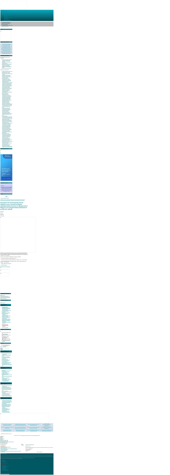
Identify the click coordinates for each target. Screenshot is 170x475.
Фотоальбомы (6, 18)
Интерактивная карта (7, 19)
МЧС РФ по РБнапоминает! (4, 467)
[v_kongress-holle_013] (3, 442)
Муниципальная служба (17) (6, 404)
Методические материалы (6, 312)
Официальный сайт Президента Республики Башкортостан (20, 430)
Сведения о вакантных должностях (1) (5, 410)
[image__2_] (2, 438)
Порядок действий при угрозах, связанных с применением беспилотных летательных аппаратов (7, 60)
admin (3, 215)
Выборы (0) (4, 370)
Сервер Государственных (31, 424)
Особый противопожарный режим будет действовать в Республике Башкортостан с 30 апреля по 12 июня (6, 76)
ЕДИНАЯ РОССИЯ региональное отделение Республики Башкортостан (20, 424)
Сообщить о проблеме (6, 178)
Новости (1, 212)
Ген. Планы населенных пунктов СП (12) (5, 372)
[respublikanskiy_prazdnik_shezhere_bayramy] (7, 441)
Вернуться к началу (5, 470)
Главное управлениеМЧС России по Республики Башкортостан (46, 425)
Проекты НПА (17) (5, 359)
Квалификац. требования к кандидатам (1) (6, 403)
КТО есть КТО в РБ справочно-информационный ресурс (7, 424)
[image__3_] (2, 439)
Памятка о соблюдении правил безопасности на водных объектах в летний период (6, 65)
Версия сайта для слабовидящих (5, 266)
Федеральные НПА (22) (5, 363)
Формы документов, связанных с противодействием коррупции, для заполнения (6, 314)
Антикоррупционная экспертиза (5, 311)
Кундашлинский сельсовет (6, 47)
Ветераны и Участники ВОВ (8, 17)
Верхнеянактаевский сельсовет (6, 51)
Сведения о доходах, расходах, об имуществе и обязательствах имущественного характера (6, 317)
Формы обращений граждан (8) (7, 395)
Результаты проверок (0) (5, 394)
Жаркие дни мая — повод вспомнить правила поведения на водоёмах (7, 74)
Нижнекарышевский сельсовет (6, 48)
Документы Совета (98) (5, 356)
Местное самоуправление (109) (7, 388)
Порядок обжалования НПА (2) (7, 391)
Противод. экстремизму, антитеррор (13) (5, 378)
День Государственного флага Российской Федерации (8, 448)
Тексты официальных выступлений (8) (5, 361)
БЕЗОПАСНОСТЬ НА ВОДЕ (6, 68)
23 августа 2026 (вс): (3, 450)
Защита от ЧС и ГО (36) (5, 373)
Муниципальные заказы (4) (6, 405)
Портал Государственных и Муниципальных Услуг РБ (7, 430)
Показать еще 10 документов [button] (4, 69)
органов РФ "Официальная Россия (34, 424)
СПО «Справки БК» (5, 327)
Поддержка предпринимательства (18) (6, 393)
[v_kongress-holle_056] (3, 443)
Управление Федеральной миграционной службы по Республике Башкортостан (46, 428)
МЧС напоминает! (5, 24)
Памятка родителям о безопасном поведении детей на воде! (7, 72)
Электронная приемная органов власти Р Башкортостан (7, 427)
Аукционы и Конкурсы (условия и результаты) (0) (6, 412)
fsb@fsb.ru (6, 334)
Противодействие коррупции (6, 22)
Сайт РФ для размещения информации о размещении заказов (33, 430)
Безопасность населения (5, 23)
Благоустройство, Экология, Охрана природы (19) (6, 380)
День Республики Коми (4, 449)
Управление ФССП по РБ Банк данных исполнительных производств (47, 430)
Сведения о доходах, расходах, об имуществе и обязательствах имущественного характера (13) (7, 401)
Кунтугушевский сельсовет (6, 44)
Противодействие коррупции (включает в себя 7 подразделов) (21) (7, 365)
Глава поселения (6, 16)
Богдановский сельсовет (6, 45)
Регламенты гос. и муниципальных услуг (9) (6, 408)
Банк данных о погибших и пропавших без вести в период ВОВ (33, 427)
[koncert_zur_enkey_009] (4, 440)
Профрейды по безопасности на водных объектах (7, 63)
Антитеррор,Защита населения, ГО (5, 466)
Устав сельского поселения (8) (6, 362)
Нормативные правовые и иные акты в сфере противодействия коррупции (6, 309)
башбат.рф (5, 265)
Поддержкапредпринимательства (5, 469)
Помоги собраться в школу (5, 198)
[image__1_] (2, 437)
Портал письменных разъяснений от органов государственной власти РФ (20, 427)
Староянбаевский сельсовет (6, 53)
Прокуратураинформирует (4, 461)
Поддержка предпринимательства (7, 25)
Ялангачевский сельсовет (6, 50)
